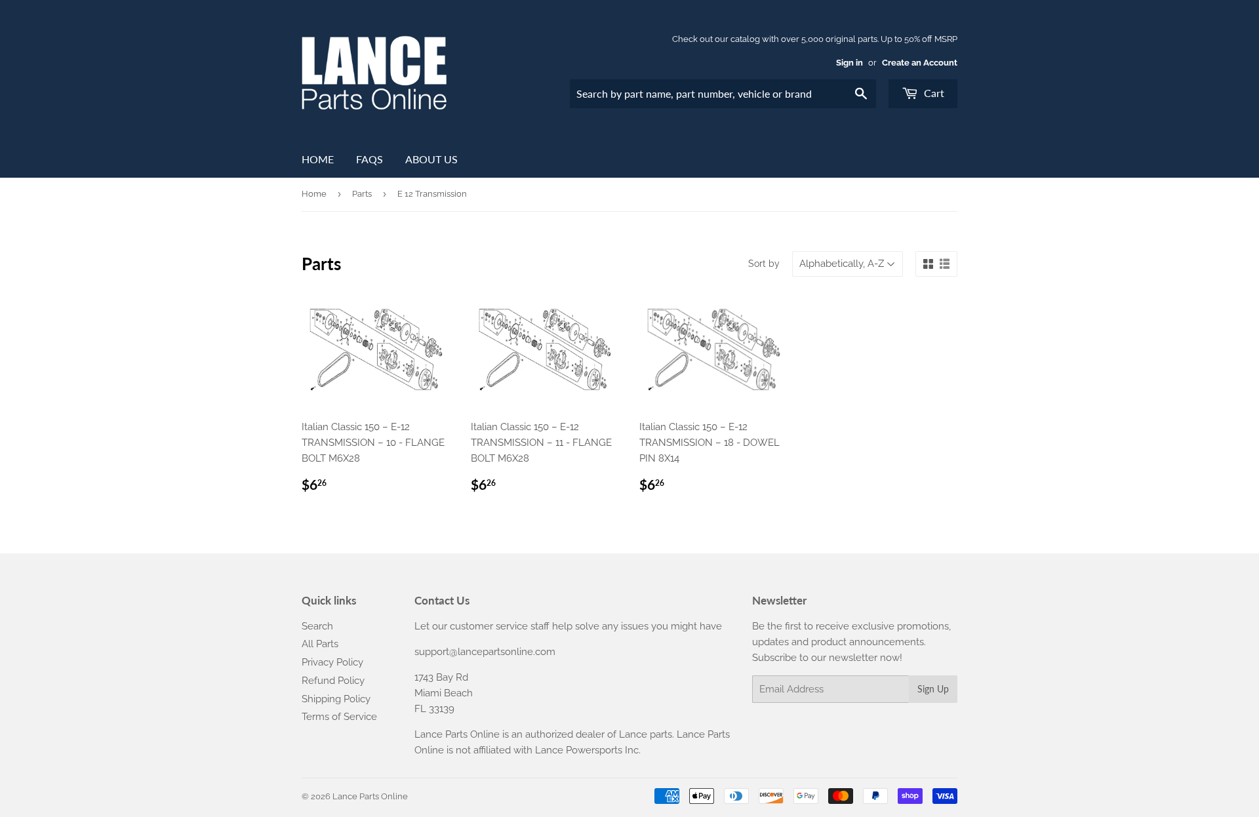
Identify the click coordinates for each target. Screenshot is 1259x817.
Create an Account (919, 63)
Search (317, 626)
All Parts (320, 644)
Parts (362, 194)
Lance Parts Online (370, 796)
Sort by (764, 263)
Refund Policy (333, 681)
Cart (932, 93)
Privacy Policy (332, 662)
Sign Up (933, 688)
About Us (431, 159)
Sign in (849, 63)
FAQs (369, 159)
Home (318, 159)
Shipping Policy (336, 699)
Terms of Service (339, 717)
